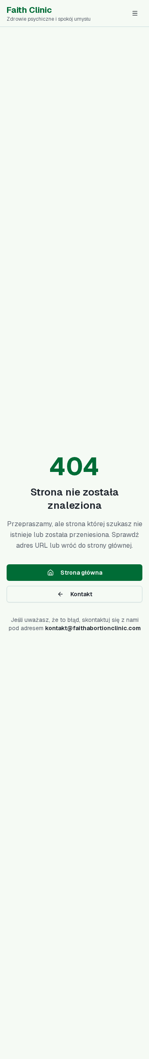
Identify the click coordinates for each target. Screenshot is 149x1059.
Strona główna (81, 572)
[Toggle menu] (134, 13)
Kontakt (81, 594)
